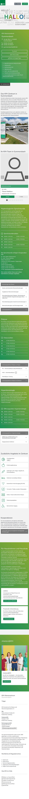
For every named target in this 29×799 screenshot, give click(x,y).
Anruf (15, 51)
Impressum (5, 760)
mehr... (8, 460)
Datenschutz (6, 761)
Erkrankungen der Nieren (8, 284)
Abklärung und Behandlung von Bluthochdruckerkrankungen (9, 437)
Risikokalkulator (9, 619)
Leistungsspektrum (7, 309)
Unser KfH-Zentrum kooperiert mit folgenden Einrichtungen (13, 531)
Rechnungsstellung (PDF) (10, 728)
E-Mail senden (15, 55)
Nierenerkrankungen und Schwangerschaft (12, 305)
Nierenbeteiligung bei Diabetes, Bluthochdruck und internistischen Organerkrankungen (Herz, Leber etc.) (13, 297)
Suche (18, 4)
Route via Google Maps (15, 58)
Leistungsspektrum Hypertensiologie (11, 433)
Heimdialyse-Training (7, 376)
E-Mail (21, 196)
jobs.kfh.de (7, 681)
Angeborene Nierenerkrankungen (10, 292)
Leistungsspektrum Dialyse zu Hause (11, 365)
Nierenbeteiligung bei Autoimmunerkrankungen (13, 302)
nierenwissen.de (7, 782)
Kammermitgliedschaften (9, 763)
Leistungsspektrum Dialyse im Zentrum (11, 380)
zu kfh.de (25, 4)
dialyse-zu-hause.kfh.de (9, 777)
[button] (7, 200)
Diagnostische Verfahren (8, 442)
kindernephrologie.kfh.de (9, 779)
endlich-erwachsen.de (8, 780)
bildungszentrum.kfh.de (8, 783)
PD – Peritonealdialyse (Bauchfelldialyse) (12, 368)
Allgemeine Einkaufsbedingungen (11, 764)
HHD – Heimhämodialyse (8, 372)
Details (7, 196)
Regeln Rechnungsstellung (9, 766)
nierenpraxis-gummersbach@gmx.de (14, 269)
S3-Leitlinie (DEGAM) (10, 601)
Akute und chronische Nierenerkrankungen (12, 288)
